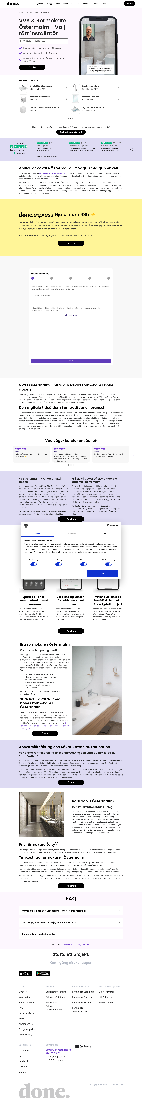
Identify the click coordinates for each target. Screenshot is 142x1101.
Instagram (24, 1050)
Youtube (23, 1071)
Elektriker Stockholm (55, 991)
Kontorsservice (106, 1002)
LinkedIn (23, 1066)
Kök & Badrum (106, 997)
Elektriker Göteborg (55, 997)
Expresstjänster (106, 991)
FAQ (104, 4)
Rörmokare (34, 12)
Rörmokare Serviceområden (80, 1009)
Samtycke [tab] (38, 533)
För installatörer (82, 4)
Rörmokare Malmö (81, 1002)
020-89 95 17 (52, 1053)
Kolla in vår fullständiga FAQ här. (76, 944)
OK (103, 573)
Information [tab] (71, 533)
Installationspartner (64, 4)
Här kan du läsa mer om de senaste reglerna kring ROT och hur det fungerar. (44, 726)
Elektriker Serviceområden (53, 1008)
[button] (40, 3)
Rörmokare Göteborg (82, 997)
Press (21, 1018)
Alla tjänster (23, 12)
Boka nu (71, 243)
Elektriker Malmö (53, 1002)
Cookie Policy (25, 1034)
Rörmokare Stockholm (83, 991)
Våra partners (25, 997)
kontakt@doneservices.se (58, 1049)
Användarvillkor (26, 1023)
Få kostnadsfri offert (71, 132)
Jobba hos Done (26, 1013)
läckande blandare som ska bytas (53, 173)
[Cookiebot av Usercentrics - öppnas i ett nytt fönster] (108, 526)
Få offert (130, 3)
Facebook (23, 1061)
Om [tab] (104, 533)
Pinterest (23, 1055)
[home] (13, 3)
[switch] (58, 564)
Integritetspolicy (27, 1029)
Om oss (96, 4)
